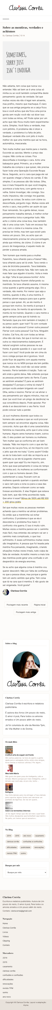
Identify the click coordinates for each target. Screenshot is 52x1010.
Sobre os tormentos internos (17, 811)
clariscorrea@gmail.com (21, 911)
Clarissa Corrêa (12, 35)
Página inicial (39, 605)
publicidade (25, 847)
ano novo (27, 836)
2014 (9, 836)
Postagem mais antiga (26, 612)
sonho (23, 853)
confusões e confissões (32, 842)
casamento (39, 836)
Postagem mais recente (17, 605)
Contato (6, 945)
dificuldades (12, 847)
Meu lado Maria (12, 773)
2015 (17, 836)
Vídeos (6, 936)
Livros (5, 932)
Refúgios (9, 792)
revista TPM (12, 853)
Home (5, 923)
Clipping (6, 941)
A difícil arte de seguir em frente (19, 755)
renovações (39, 847)
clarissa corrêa (13, 842)
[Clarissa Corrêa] (26, 7)
